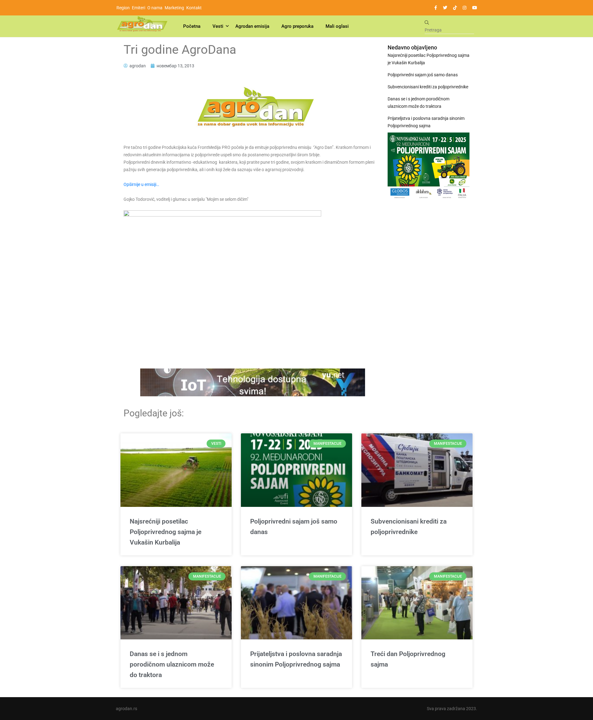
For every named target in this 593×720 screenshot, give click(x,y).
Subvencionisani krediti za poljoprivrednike (428, 86)
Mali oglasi (337, 26)
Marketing (174, 7)
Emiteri (138, 7)
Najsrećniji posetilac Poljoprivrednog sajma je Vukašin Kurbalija (428, 59)
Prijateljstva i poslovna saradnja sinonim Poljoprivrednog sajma (426, 122)
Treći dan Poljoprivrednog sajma (408, 659)
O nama (154, 7)
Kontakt (194, 7)
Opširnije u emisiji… (141, 184)
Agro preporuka (297, 26)
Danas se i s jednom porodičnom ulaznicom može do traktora (418, 102)
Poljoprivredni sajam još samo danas (423, 74)
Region (123, 7)
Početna (191, 26)
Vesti (217, 26)
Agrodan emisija (252, 26)
